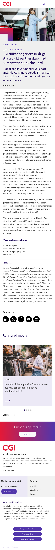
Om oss (33, 486)
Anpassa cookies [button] (27, 534)
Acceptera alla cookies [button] (27, 529)
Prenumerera (9, 491)
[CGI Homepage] (7, 4)
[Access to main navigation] (50, 4)
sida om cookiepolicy (11, 547)
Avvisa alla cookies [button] (27, 539)
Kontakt (28, 434)
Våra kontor (35, 490)
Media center (10, 44)
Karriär (33, 494)
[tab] (24, 410)
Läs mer (6, 414)
